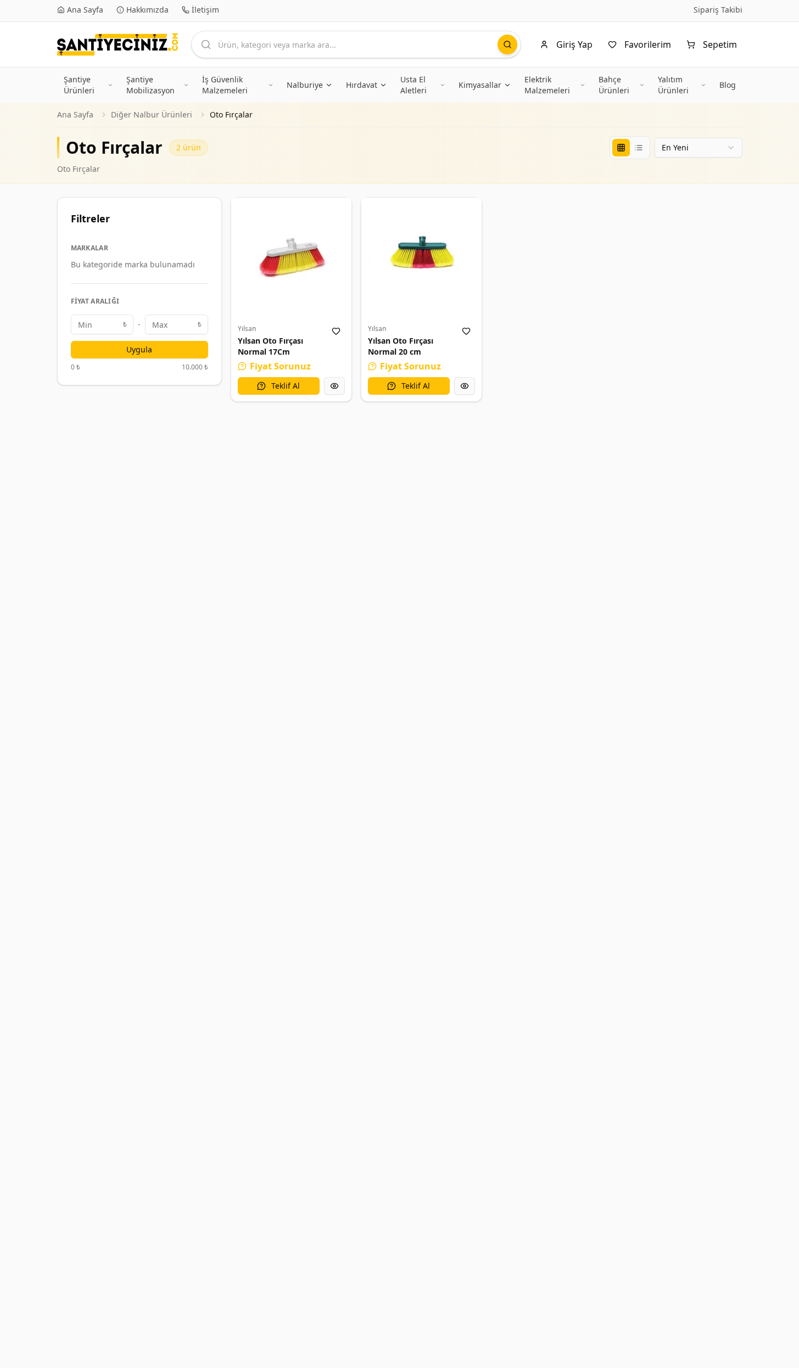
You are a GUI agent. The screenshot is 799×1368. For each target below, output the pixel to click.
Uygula (139, 349)
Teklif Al (285, 385)
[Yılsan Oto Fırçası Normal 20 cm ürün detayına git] (421, 257)
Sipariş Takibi (718, 9)
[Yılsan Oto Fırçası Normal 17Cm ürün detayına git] (291, 257)
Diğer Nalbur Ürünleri (151, 114)
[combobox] (698, 148)
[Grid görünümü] (621, 147)
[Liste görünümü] (638, 147)
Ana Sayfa (75, 114)
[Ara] (507, 44)
